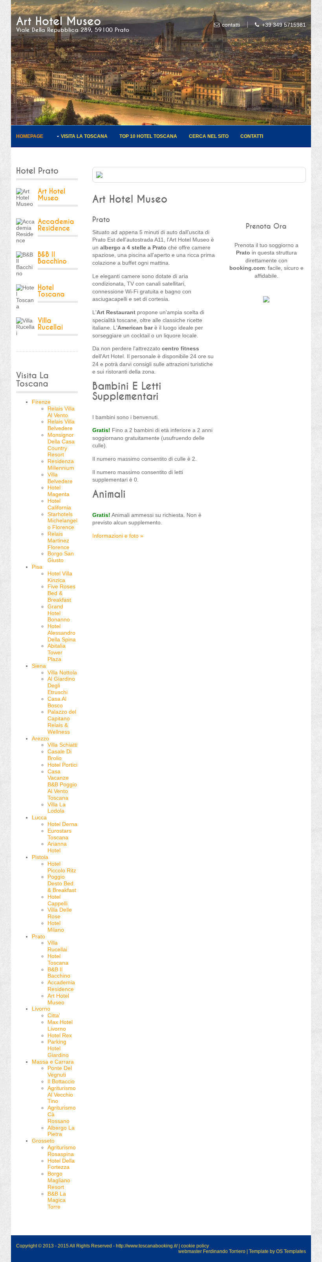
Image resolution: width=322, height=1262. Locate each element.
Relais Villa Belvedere (61, 424)
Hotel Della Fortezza (61, 1164)
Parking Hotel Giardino (58, 1048)
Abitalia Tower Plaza (57, 652)
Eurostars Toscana (59, 834)
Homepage (29, 136)
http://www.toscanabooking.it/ (146, 1246)
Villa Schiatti (62, 745)
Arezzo (40, 738)
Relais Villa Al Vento (61, 411)
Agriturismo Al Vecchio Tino (62, 1094)
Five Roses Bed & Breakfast (61, 593)
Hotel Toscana (51, 291)
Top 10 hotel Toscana (148, 136)
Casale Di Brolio (59, 754)
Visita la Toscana (84, 136)
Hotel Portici (62, 765)
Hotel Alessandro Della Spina (62, 633)
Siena (39, 666)
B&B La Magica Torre (57, 1200)
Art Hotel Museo (58, 21)
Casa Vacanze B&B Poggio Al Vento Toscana (62, 784)
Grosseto (43, 1140)
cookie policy (195, 1246)
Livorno (41, 1009)
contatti (231, 25)
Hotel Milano (56, 926)
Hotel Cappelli (58, 900)
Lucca (39, 817)
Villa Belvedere (60, 477)
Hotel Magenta (59, 490)
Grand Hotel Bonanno (59, 613)
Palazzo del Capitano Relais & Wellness (62, 721)
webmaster (190, 1251)
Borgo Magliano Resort (59, 1180)
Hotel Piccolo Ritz (62, 867)
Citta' (54, 1015)
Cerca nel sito (209, 136)
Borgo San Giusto (61, 556)
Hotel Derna (62, 824)
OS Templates (291, 1251)
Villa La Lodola (57, 807)
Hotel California (59, 504)
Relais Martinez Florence (59, 540)
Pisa (37, 567)
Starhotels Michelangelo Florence (62, 521)
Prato (38, 936)
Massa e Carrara (53, 1062)
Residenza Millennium (61, 464)
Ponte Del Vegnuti (60, 1071)
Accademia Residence (56, 225)
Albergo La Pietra (61, 1131)
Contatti (251, 136)
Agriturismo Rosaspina (62, 1150)
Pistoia (40, 857)
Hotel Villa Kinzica (60, 576)
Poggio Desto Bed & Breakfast (62, 883)
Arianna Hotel (57, 847)
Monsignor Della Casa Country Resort (61, 445)
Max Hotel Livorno (60, 1025)
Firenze (41, 402)
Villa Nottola (62, 672)
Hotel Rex (60, 1035)
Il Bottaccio (61, 1081)
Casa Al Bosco (57, 702)
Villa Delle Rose (60, 913)
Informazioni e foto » (117, 536)
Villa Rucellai (50, 324)
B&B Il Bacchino (52, 258)
